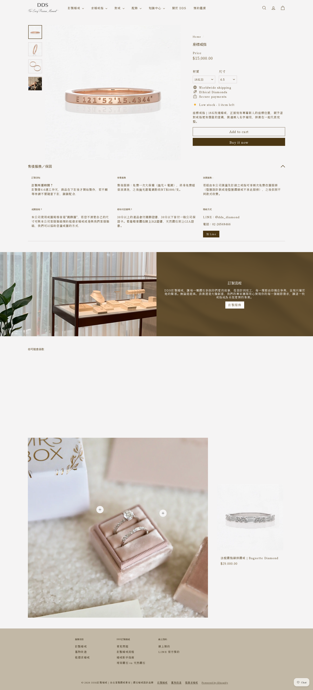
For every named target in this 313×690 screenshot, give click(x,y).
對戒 (118, 8)
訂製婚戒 (74, 8)
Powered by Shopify (215, 682)
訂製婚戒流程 (125, 652)
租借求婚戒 (82, 657)
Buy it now (239, 142)
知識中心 (155, 8)
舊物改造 (81, 652)
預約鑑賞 (199, 8)
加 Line (211, 234)
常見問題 (122, 646)
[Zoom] (113, 92)
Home (197, 36)
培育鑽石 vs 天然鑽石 (131, 663)
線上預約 (164, 646)
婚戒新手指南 (125, 657)
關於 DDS (179, 8)
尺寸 (222, 71)
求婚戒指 (98, 8)
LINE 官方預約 (169, 652)
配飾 (135, 8)
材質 (196, 71)
